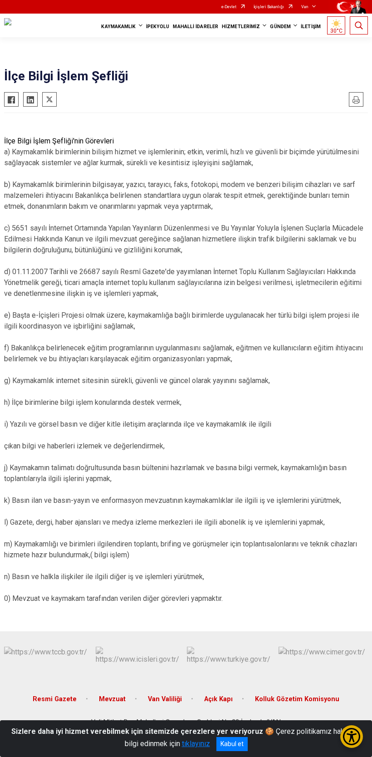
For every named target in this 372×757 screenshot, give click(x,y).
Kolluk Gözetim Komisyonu (297, 699)
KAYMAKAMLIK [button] (118, 26)
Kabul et (232, 743)
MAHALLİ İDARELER (195, 26)
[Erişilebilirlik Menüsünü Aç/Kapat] (351, 736)
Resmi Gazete (55, 699)
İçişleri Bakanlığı (269, 7)
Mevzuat (112, 699)
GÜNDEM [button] (280, 26)
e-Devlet (228, 7)
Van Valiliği (165, 699)
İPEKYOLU (158, 26)
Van (304, 7)
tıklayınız (196, 743)
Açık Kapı (218, 699)
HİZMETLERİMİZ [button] (241, 26)
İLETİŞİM (311, 26)
